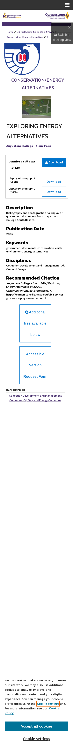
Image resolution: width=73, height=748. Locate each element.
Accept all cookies (36, 726)
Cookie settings (48, 703)
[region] (36, 710)
